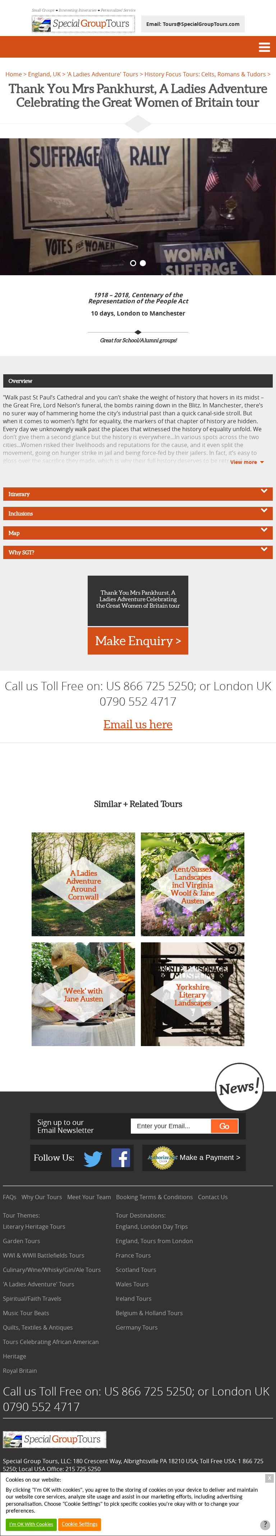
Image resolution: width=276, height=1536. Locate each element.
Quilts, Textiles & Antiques (38, 1327)
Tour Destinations (141, 1215)
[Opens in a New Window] (93, 1165)
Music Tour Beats (26, 1313)
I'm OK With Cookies (31, 1524)
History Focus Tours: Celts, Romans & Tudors (205, 74)
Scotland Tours (136, 1270)
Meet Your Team (89, 1197)
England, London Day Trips (152, 1227)
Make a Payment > (209, 1157)
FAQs (10, 1197)
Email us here (138, 724)
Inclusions (21, 513)
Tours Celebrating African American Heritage (51, 1349)
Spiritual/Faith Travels (32, 1299)
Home (13, 74)
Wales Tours (132, 1284)
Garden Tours (21, 1241)
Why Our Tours (42, 1197)
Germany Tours (137, 1327)
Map (14, 533)
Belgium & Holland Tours (149, 1313)
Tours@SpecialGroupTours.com (201, 24)
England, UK (44, 74)
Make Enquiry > (138, 641)
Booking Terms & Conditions (154, 1197)
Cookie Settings (79, 1524)
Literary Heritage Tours (34, 1227)
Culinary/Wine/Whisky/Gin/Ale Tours (52, 1270)
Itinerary (19, 494)
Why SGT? (21, 552)
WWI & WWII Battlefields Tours (43, 1255)
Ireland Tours (134, 1299)
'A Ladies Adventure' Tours (102, 74)
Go (224, 1126)
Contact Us (213, 1197)
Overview (20, 381)
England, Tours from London (154, 1241)
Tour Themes (21, 1215)
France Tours (133, 1255)
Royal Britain (20, 1371)
